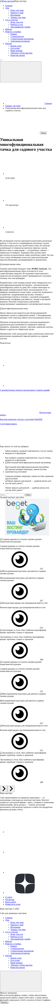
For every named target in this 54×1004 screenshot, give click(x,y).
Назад (43, 133)
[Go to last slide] (3, 789)
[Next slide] (11, 789)
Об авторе (9, 899)
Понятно (4, 1003)
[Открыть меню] (20, 71)
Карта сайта (10, 902)
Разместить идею (12, 904)
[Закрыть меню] (20, 981)
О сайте (8, 897)
